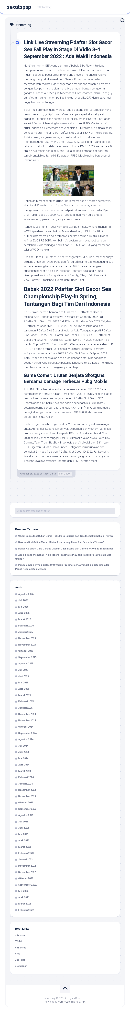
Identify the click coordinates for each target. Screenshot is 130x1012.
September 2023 (27, 809)
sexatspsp (19, 7)
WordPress (64, 1001)
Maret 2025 (24, 695)
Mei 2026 (23, 606)
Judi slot (20, 960)
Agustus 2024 (26, 739)
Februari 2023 (26, 853)
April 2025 (23, 688)
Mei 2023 (23, 834)
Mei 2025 (23, 682)
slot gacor (21, 966)
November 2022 (27, 872)
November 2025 (27, 644)
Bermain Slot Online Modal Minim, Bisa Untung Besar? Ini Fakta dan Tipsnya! (61, 542)
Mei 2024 (23, 758)
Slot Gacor (65, 473)
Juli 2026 (23, 600)
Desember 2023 (27, 790)
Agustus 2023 (26, 815)
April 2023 (23, 840)
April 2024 (23, 764)
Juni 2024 (23, 752)
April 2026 (23, 613)
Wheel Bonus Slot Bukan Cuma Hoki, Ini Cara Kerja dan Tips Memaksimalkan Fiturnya (66, 536)
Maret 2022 (24, 903)
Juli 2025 (23, 670)
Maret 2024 (24, 771)
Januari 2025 (25, 708)
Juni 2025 (23, 676)
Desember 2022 (27, 865)
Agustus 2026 (26, 594)
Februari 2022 (26, 910)
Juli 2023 (23, 821)
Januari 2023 (25, 859)
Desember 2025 (27, 638)
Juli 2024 (23, 745)
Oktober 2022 (25, 878)
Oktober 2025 (25, 651)
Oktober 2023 (25, 802)
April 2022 (23, 897)
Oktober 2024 (25, 726)
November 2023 (27, 796)
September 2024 (27, 733)
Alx (83, 1001)
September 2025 (27, 657)
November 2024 (27, 720)
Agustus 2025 (26, 663)
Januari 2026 (25, 632)
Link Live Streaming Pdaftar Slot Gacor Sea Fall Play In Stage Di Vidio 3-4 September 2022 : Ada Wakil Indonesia (68, 49)
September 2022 (27, 884)
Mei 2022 (23, 891)
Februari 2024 (26, 777)
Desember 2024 (27, 714)
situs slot (20, 935)
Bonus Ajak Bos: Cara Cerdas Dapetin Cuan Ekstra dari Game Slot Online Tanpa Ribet (65, 548)
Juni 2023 (23, 827)
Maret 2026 (24, 619)
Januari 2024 (25, 783)
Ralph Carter (50, 473)
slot (17, 953)
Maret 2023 (24, 847)
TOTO (18, 941)
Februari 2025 (26, 701)
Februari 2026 (26, 625)
